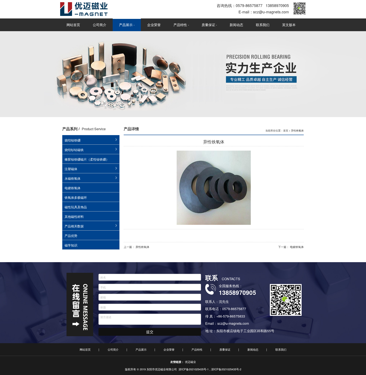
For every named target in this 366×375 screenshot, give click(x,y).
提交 (149, 331)
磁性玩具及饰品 (76, 207)
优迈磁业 (190, 362)
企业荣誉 (154, 24)
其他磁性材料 (74, 216)
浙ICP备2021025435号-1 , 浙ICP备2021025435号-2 (210, 369)
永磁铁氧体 (72, 178)
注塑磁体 (71, 169)
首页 (285, 130)
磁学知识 (71, 245)
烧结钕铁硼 (72, 140)
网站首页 (73, 24)
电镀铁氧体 (72, 188)
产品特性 (180, 24)
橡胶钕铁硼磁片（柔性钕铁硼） (87, 159)
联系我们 (262, 24)
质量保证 (208, 24)
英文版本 (289, 24)
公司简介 (99, 24)
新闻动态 (236, 24)
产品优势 (71, 235)
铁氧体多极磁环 (76, 197)
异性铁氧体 (297, 130)
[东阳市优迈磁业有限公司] (121, 9)
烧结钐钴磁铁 (74, 149)
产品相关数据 (74, 226)
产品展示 (126, 24)
